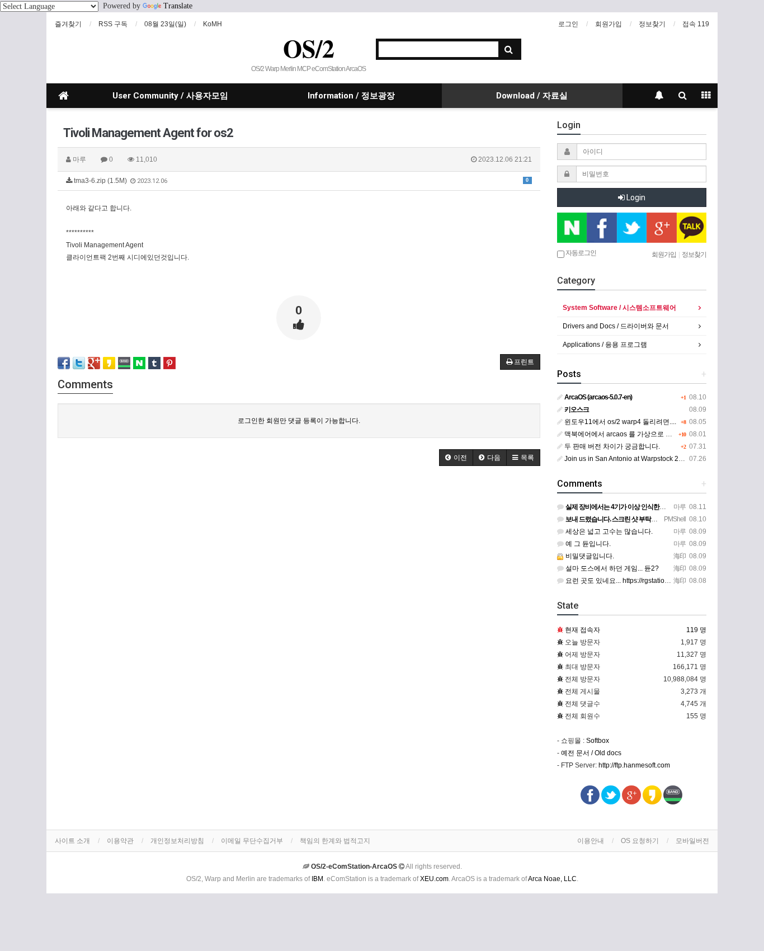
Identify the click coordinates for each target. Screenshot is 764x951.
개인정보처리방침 (177, 841)
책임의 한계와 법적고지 (335, 841)
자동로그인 (580, 253)
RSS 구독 (113, 24)
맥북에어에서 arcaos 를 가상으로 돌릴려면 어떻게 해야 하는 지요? (663, 434)
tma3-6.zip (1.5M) (300, 181)
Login (635, 197)
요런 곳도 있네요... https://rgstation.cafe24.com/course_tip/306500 (664, 581)
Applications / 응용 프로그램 (605, 345)
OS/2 (308, 48)
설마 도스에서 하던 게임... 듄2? (611, 568)
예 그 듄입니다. (587, 544)
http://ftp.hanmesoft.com (634, 765)
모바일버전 (692, 841)
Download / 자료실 (532, 96)
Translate (177, 6)
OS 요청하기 (640, 841)
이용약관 (120, 841)
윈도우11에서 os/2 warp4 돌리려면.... (619, 422)
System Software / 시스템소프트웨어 (619, 308)
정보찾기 (652, 24)
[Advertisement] (299, 561)
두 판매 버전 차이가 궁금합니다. (611, 446)
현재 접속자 (582, 630)
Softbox (597, 741)
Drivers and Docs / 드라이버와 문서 (616, 326)
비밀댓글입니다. (589, 556)
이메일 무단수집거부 (252, 841)
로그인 (568, 24)
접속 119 (695, 24)
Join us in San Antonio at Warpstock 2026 (626, 459)
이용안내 (590, 841)
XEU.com (434, 879)
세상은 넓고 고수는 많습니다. (608, 531)
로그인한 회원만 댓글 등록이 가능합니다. (299, 421)
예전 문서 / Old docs (591, 753)
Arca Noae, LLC (552, 879)
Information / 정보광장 (351, 96)
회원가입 (608, 24)
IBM (317, 879)
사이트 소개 (72, 841)
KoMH (212, 24)
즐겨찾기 (68, 24)
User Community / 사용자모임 (170, 96)
